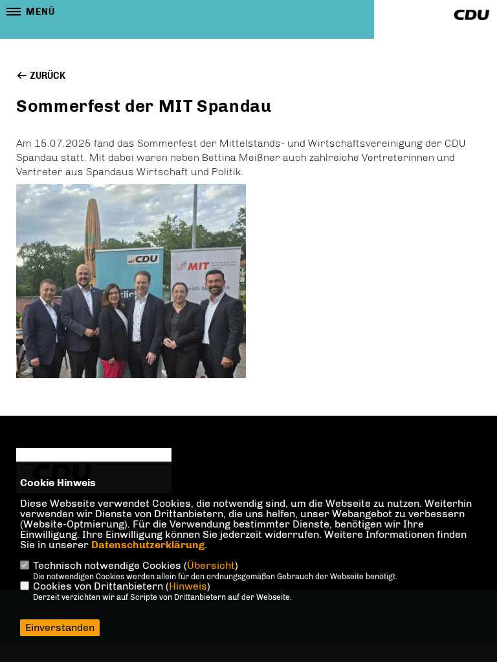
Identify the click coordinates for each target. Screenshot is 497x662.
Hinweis (188, 586)
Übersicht (211, 565)
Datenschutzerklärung (147, 545)
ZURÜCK (46, 75)
